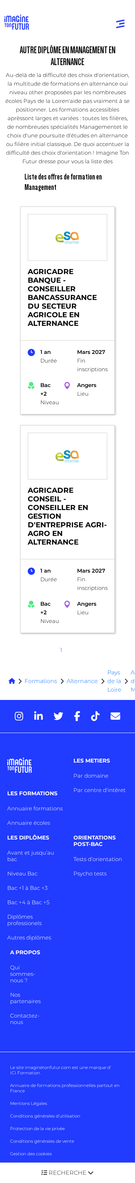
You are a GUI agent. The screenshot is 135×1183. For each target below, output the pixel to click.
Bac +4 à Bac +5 (28, 902)
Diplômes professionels (24, 920)
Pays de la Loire (114, 681)
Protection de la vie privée (37, 1128)
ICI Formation (25, 1072)
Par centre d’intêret (99, 790)
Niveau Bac (22, 873)
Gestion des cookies (31, 1153)
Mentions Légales (28, 1103)
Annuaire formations (35, 808)
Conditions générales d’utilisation (45, 1116)
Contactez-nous (25, 1018)
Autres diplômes (29, 937)
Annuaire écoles (28, 822)
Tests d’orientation (97, 859)
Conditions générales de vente (42, 1141)
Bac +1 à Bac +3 (27, 887)
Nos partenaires (25, 998)
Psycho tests (90, 873)
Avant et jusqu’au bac (30, 856)
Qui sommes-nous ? (22, 974)
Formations (40, 681)
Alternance (82, 681)
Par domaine (90, 775)
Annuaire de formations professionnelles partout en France (65, 1088)
